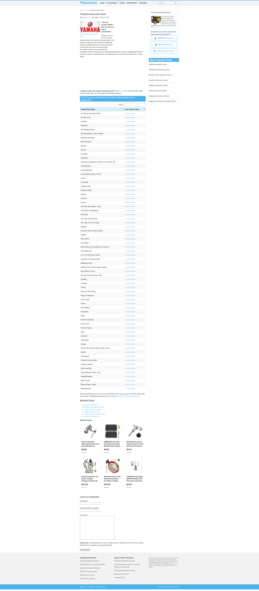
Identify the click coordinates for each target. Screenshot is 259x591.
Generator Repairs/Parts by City (124, 561)
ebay (133, 113)
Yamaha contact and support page (128, 396)
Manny (88, 17)
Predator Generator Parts (158, 85)
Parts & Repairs (112, 3)
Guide (102, 3)
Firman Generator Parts (158, 91)
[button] (123, 109)
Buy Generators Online (121, 574)
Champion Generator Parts (159, 96)
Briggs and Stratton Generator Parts (162, 101)
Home (81, 10)
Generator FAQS (119, 577)
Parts (86, 10)
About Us (83, 587)
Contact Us (92, 587)
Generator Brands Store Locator (124, 570)
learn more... (154, 27)
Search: (121, 105)
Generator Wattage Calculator (89, 561)
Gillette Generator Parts (158, 64)
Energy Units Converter (87, 578)
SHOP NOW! (143, 3)
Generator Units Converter (88, 571)
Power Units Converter (87, 575)
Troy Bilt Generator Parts (158, 80)
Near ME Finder (132, 3)
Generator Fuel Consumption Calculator (93, 564)
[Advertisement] (130, 34)
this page (122, 91)
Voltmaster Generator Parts (159, 70)
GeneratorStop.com (173, 587)
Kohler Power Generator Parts (160, 75)
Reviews (122, 3)
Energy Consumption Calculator (90, 568)
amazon (128, 113)
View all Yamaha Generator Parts (89, 35)
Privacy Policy (101, 587)
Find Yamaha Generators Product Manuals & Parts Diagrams (107, 98)
